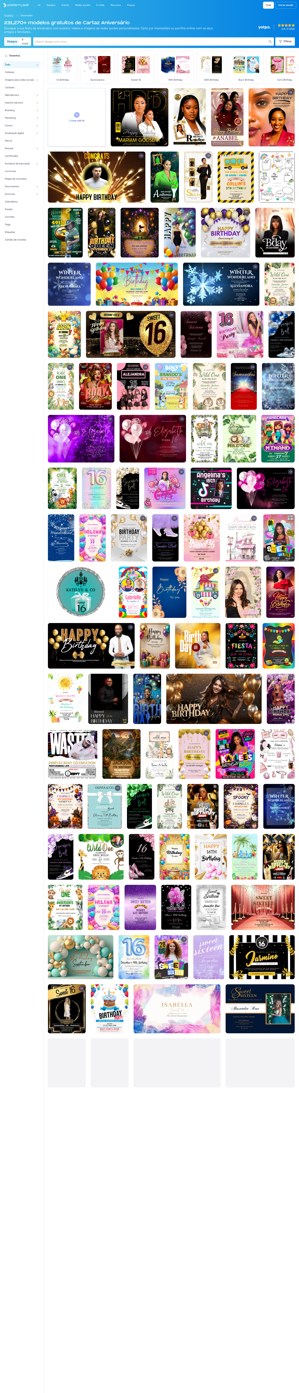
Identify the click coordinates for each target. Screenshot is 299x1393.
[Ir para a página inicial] (14, 5)
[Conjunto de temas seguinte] (294, 67)
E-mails (25, 41)
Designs (12, 41)
